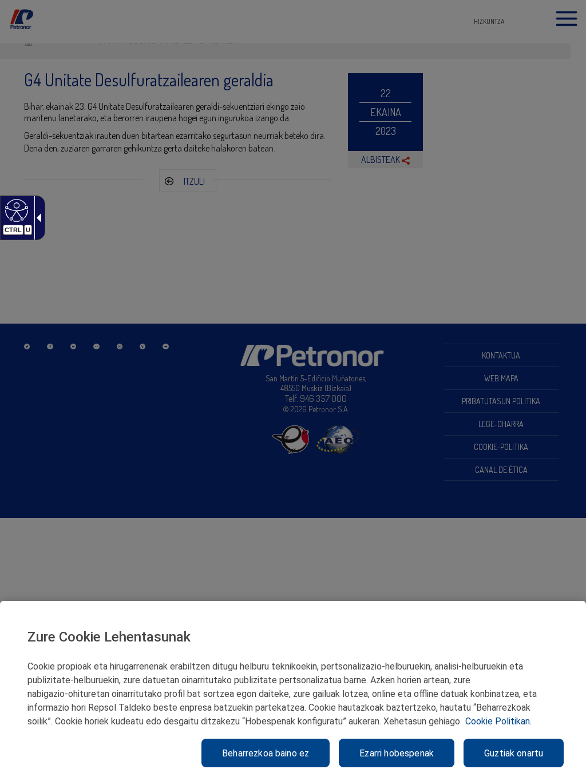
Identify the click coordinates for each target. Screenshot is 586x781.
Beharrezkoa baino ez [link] (265, 753)
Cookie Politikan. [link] (498, 721)
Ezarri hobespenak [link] (396, 753)
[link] (15, 210)
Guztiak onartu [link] (513, 753)
